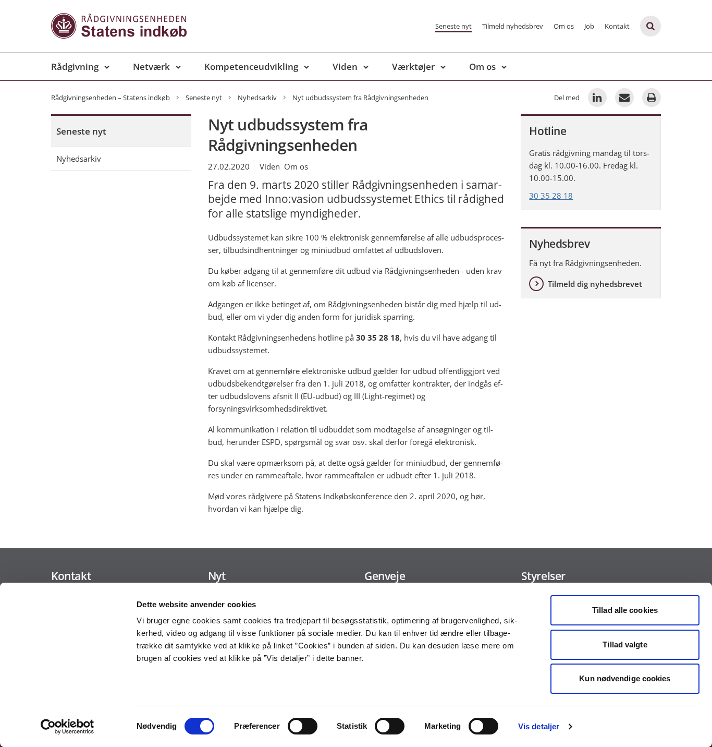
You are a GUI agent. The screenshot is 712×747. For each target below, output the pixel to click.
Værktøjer (413, 67)
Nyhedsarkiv (78, 158)
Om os (564, 26)
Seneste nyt (453, 26)
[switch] (302, 726)
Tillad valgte (625, 644)
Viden (345, 67)
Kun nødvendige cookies (624, 678)
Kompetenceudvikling (251, 67)
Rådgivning (75, 67)
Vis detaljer (538, 726)
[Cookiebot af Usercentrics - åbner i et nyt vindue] (67, 726)
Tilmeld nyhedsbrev (512, 26)
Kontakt (617, 26)
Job (589, 26)
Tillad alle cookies (625, 610)
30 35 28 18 (551, 195)
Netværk (151, 67)
